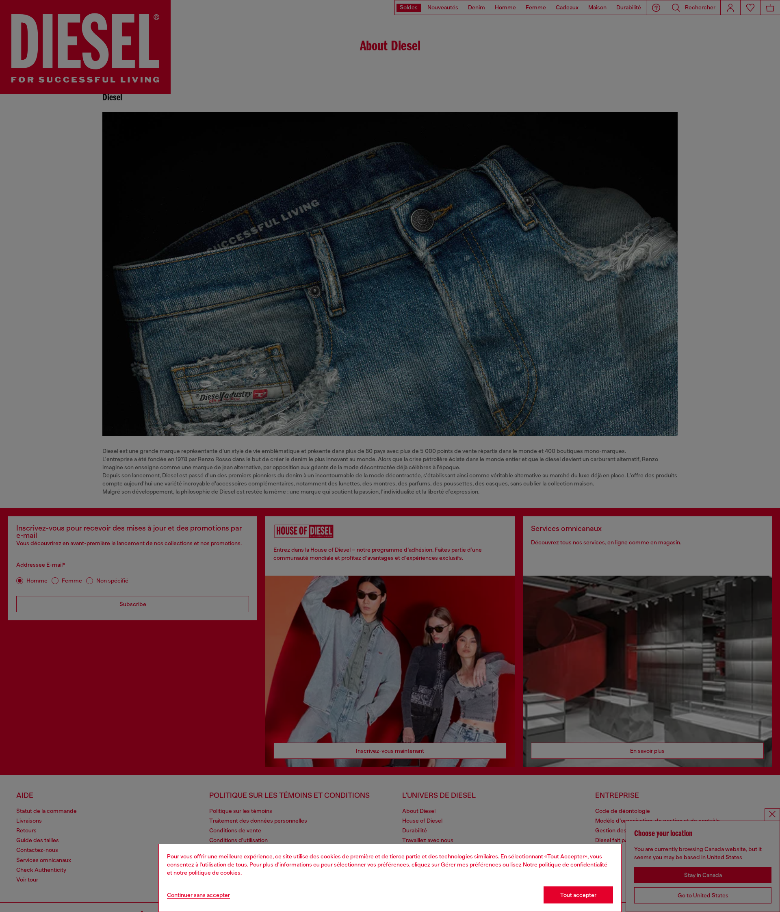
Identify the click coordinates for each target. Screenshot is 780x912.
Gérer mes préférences (471, 864)
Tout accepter (578, 895)
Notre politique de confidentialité (565, 864)
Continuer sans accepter (198, 895)
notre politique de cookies (206, 872)
